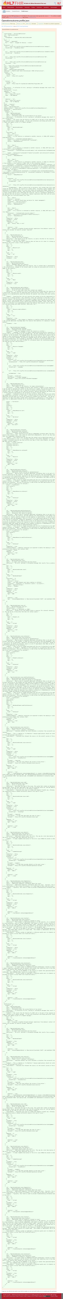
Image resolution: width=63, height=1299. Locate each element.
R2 (35, 17)
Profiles (33, 7)
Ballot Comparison (39, 1296)
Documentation (19, 7)
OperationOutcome (16, 11)
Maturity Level (20, 23)
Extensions (39, 7)
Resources (27, 7)
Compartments (40, 23)
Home (4, 7)
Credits (25, 1296)
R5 (29, 17)
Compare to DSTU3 (31, 1296)
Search (7, 1296)
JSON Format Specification (22, 26)
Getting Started (10, 7)
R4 (32, 17)
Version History (12, 1296)
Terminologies (54, 7)
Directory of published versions (15, 17)
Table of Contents (19, 1296)
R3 (34, 17)
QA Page (54, 1294)
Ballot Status (28, 23)
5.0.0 (50, 16)
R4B (31, 17)
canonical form (9, 26)
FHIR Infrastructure (6, 23)
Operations (46, 7)
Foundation (7, 11)
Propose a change (54, 1296)
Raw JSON (4, 26)
